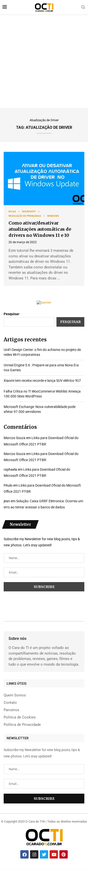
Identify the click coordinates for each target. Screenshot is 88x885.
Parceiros (11, 710)
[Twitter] (44, 854)
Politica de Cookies (20, 717)
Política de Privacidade (22, 725)
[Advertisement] (44, 61)
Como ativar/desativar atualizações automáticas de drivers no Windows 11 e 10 (40, 229)
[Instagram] (34, 854)
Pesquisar (11, 314)
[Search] (83, 7)
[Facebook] (24, 854)
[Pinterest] (63, 854)
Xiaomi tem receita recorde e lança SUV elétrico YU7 (42, 381)
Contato (10, 703)
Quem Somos (15, 695)
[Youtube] (54, 854)
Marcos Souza (14, 438)
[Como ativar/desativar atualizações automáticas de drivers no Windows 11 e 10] (44, 178)
